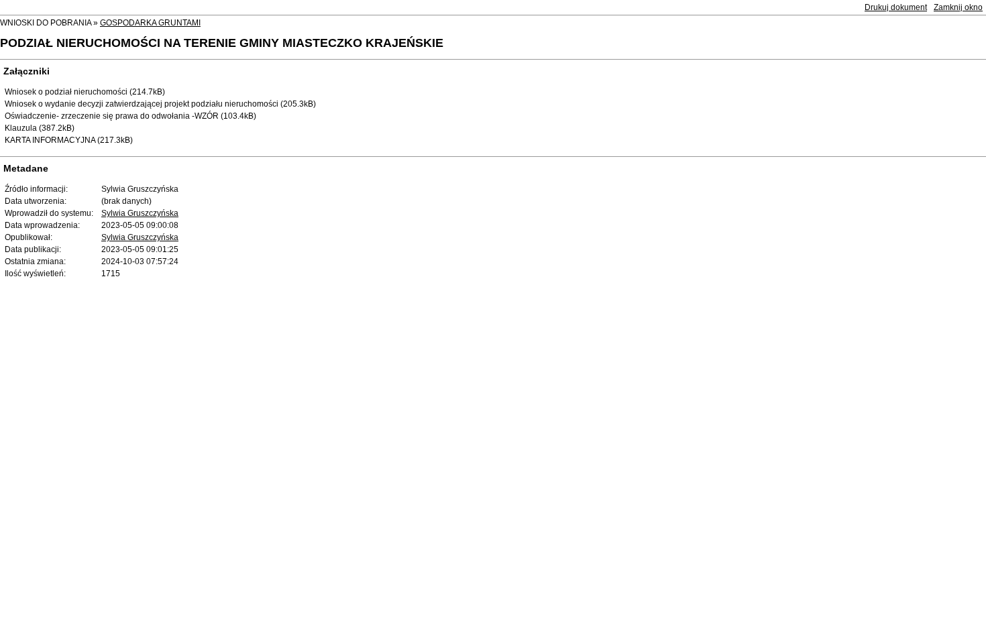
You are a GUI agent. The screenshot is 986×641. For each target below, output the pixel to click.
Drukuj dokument (896, 7)
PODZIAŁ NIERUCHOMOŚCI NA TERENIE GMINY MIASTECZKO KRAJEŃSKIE (221, 43)
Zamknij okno (958, 7)
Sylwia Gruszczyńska (139, 213)
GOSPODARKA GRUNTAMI (150, 22)
